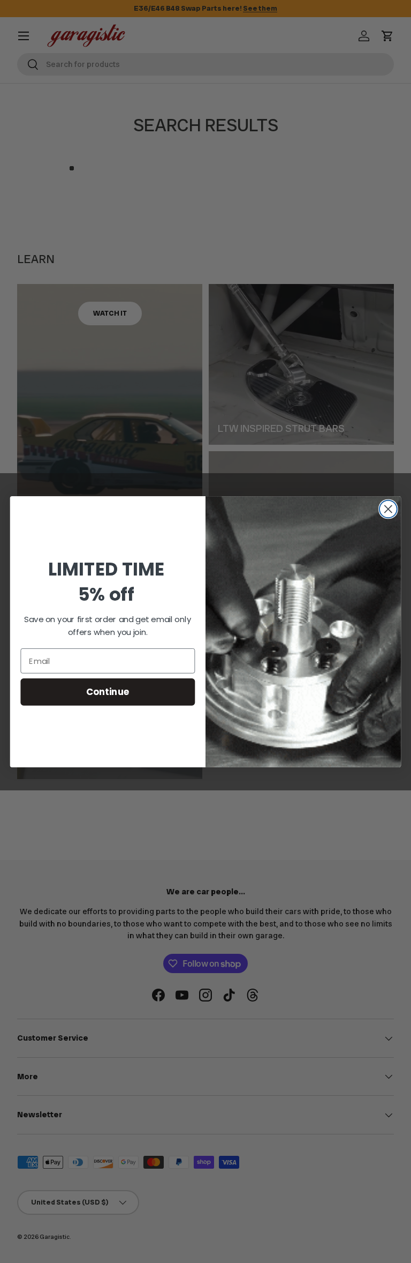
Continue (108, 691)
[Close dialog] (388, 509)
